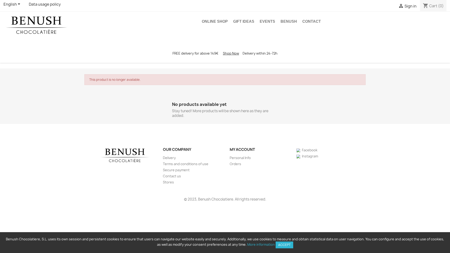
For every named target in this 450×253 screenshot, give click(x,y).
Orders (235, 164)
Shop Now (231, 53)
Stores (168, 182)
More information (261, 244)
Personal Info (240, 158)
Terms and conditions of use (185, 164)
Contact (311, 21)
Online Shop (215, 21)
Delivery (169, 158)
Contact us (172, 176)
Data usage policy (45, 4)
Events (267, 21)
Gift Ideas (243, 21)
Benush (289, 21)
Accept (284, 245)
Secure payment (176, 170)
